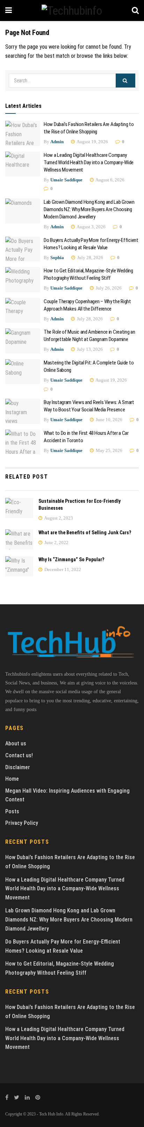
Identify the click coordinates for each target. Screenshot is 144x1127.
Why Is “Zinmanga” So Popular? (71, 559)
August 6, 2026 (109, 179)
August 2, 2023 (58, 518)
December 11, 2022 (62, 569)
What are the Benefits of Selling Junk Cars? (84, 532)
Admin (57, 141)
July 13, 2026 (89, 349)
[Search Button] (125, 81)
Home (12, 778)
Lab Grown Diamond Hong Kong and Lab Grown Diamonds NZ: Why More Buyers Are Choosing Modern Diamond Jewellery (89, 209)
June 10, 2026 (108, 419)
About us (15, 743)
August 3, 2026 (91, 226)
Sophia (57, 257)
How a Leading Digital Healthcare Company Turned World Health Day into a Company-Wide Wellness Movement (89, 162)
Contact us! (19, 755)
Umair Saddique (66, 179)
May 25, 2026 (108, 450)
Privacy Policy (21, 823)
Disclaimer (17, 767)
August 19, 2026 (92, 141)
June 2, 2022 (56, 542)
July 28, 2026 (89, 257)
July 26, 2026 (108, 288)
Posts (12, 811)
